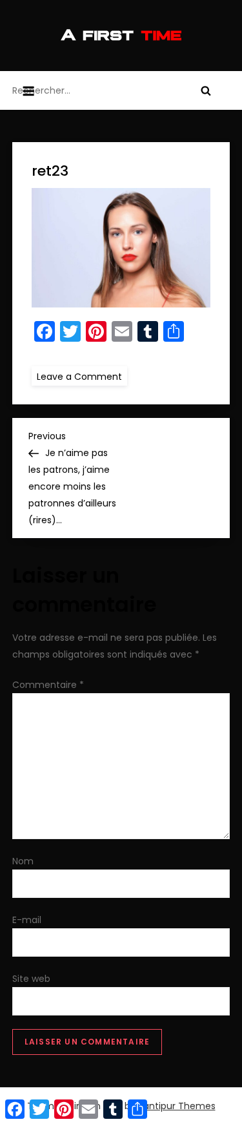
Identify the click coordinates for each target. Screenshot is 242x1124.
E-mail (26, 919)
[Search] (206, 90)
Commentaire (48, 684)
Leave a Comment (82, 376)
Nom (23, 861)
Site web (31, 978)
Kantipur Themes (177, 1105)
